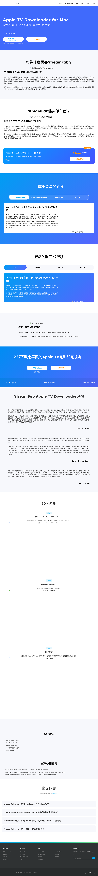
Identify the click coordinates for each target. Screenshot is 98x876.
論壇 (21, 859)
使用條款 (40, 856)
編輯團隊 (5, 854)
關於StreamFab (7, 852)
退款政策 (57, 856)
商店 (88, 3)
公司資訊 (5, 859)
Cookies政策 (58, 852)
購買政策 (57, 854)
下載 (77, 3)
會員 (93, 3)
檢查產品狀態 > (21, 43)
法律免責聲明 (41, 852)
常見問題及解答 (24, 856)
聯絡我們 (55, 793)
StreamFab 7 (69, 3)
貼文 (82, 3)
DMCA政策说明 (41, 854)
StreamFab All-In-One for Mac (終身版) (23, 153)
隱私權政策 (40, 859)
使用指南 (22, 854)
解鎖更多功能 (80, 159)
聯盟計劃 (5, 856)
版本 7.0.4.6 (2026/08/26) (9, 43)
